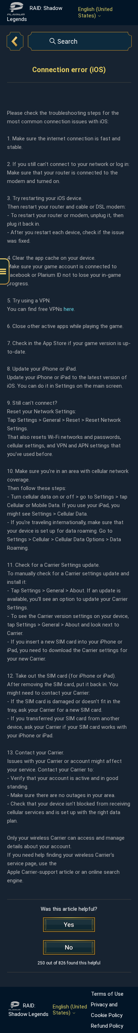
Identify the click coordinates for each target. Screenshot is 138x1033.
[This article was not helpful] (69, 947)
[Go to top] (122, 1005)
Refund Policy (107, 1026)
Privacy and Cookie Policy (106, 1009)
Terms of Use (107, 994)
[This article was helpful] (69, 924)
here (69, 309)
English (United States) (95, 12)
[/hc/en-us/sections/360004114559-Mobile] (15, 41)
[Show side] (5, 271)
